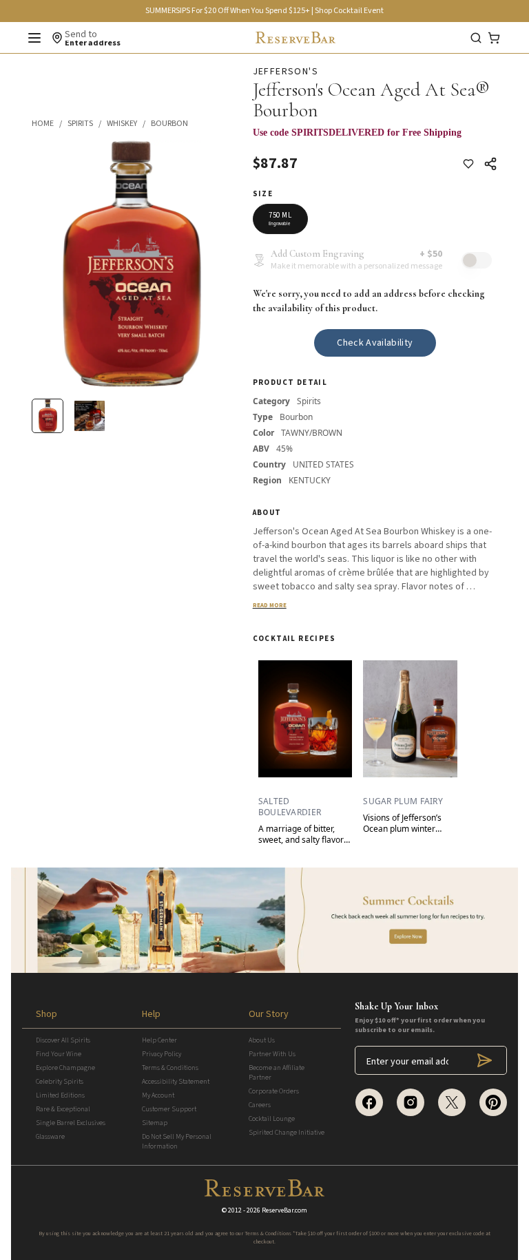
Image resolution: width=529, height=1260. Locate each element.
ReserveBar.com (284, 1210)
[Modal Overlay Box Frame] (375, 139)
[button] (50, 123)
